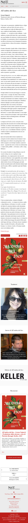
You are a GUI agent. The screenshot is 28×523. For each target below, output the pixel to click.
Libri (7, 6)
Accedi (14, 511)
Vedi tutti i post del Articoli (14, 457)
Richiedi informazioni (5, 235)
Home (2, 6)
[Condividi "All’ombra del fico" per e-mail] (20, 235)
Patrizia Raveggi (5, 231)
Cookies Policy (14, 504)
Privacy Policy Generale (14, 501)
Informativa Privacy (14, 503)
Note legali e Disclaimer (14, 506)
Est (3, 452)
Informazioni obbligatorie (14, 507)
